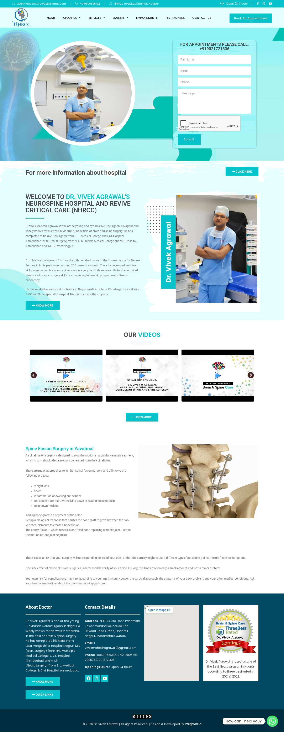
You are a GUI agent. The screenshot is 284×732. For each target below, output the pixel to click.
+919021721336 (214, 48)
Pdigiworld (193, 724)
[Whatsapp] (272, 721)
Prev (34, 375)
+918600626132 (90, 4)
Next (250, 375)
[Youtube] (104, 678)
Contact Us (201, 18)
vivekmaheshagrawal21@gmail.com (41, 4)
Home (51, 18)
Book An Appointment (250, 18)
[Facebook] (88, 678)
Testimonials (175, 18)
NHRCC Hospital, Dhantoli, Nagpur (136, 4)
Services (95, 18)
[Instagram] (96, 678)
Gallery (119, 18)
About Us (70, 18)
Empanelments (147, 18)
